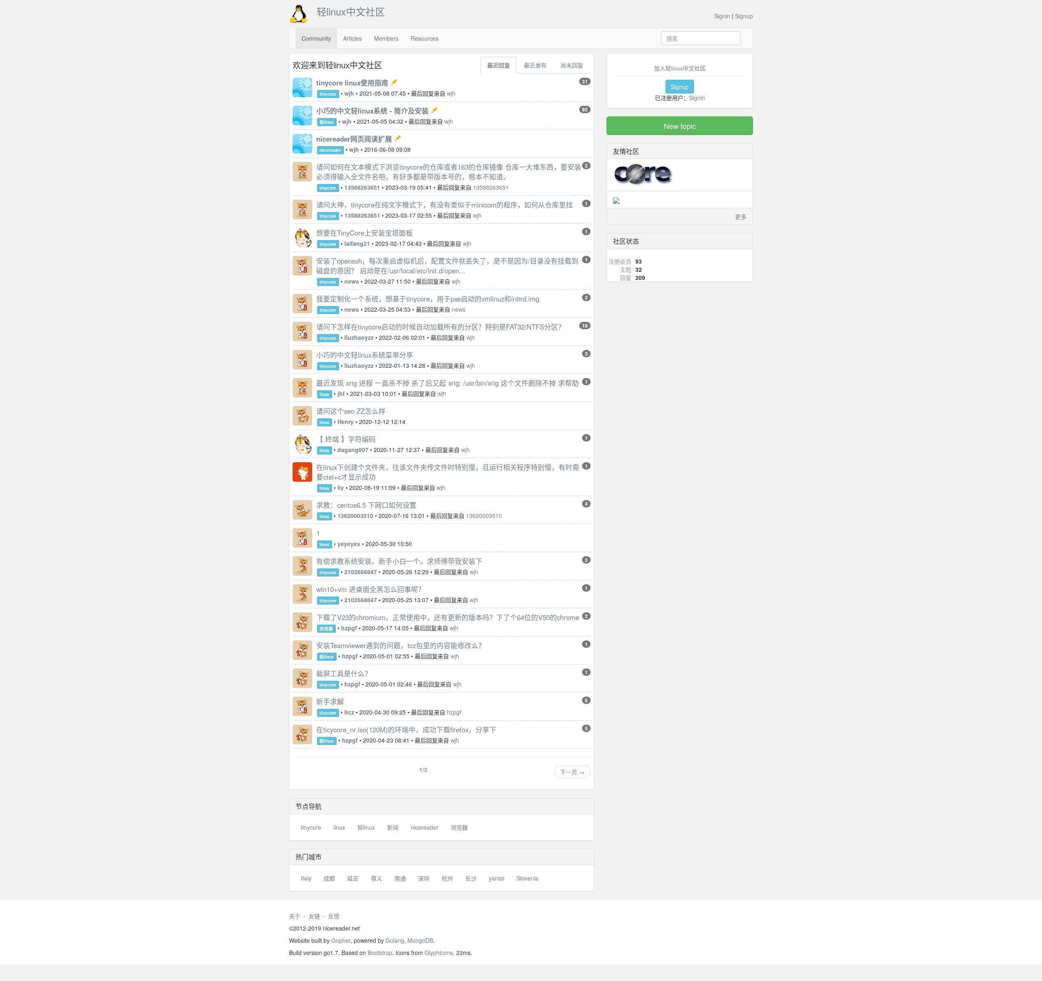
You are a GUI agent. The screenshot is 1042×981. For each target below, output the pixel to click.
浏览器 (326, 628)
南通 (400, 878)
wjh (451, 93)
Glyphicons (439, 952)
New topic (680, 125)
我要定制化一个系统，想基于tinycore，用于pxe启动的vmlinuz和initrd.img (427, 299)
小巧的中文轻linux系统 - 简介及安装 (373, 111)
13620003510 (484, 515)
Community (316, 38)
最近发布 (535, 65)
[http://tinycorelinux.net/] (643, 174)
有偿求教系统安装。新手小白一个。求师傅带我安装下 (399, 561)
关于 (294, 916)
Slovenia (528, 878)
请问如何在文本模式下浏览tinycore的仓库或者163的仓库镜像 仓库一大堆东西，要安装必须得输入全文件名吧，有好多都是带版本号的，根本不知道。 (448, 171)
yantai (496, 878)
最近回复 (498, 65)
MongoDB (420, 940)
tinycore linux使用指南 (353, 82)
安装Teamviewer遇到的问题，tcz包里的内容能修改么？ (400, 645)
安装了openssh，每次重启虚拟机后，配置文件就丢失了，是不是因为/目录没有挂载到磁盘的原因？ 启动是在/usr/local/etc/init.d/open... (447, 265)
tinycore (328, 94)
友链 (314, 916)
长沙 (471, 878)
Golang (394, 940)
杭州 (447, 878)
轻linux (327, 122)
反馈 (333, 916)
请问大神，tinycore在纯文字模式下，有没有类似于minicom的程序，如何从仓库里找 (444, 205)
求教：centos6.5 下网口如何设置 (366, 505)
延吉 (353, 878)
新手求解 (330, 701)
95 (585, 109)
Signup (744, 16)
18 (585, 325)
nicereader (330, 150)
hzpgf (454, 712)
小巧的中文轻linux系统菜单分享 (364, 355)
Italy (306, 878)
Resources (424, 38)
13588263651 (491, 187)
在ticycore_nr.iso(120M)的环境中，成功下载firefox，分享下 (406, 729)
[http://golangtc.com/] (616, 199)
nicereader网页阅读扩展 (355, 139)
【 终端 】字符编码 (346, 439)
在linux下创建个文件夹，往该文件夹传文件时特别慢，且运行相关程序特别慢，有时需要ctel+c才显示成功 (447, 472)
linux (324, 394)
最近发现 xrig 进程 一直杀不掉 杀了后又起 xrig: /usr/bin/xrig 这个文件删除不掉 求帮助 (447, 383)
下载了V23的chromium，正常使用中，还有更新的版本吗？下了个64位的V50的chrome (447, 617)
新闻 (392, 827)
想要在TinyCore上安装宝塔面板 (364, 233)
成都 (329, 878)
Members (386, 38)
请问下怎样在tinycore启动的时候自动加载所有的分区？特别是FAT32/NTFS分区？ (440, 327)
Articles (352, 38)
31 (585, 81)
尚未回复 (571, 65)
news (458, 309)
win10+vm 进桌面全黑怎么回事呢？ (370, 589)
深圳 (423, 878)
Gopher (340, 940)
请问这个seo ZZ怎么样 (350, 411)
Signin (722, 16)
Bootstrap (380, 952)
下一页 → (572, 772)
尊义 (376, 878)
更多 (740, 216)
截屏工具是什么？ (344, 673)
